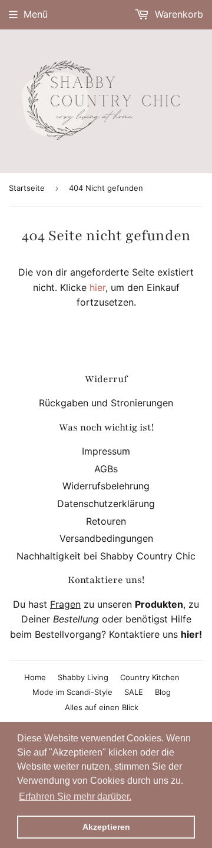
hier (97, 287)
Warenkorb (177, 14)
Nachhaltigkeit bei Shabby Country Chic (106, 556)
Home (35, 677)
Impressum (106, 451)
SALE (133, 692)
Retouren (106, 521)
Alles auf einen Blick (101, 707)
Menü (36, 14)
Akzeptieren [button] (106, 827)
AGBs (106, 469)
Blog (163, 692)
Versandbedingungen (106, 538)
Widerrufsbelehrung (106, 486)
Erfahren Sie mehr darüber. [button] (75, 796)
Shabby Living (83, 677)
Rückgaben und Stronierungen (106, 403)
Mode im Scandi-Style (72, 692)
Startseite (27, 188)
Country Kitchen (150, 677)
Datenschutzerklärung (106, 503)
